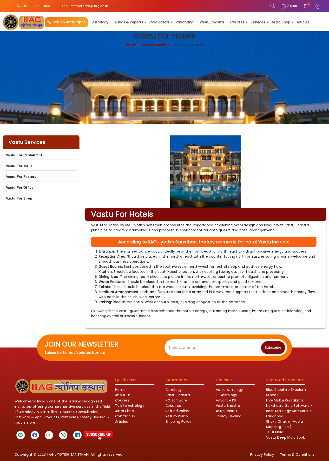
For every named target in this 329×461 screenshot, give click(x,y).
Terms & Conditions (297, 454)
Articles (303, 22)
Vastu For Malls (19, 166)
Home (131, 44)
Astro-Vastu (226, 410)
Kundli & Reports (129, 22)
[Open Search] (273, 6)
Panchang (184, 22)
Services (258, 22)
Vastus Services (155, 44)
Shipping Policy (178, 421)
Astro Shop (281, 22)
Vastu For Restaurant (24, 155)
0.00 (293, 6)
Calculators (159, 22)
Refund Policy (177, 410)
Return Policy (176, 416)
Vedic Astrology (229, 389)
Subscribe (273, 347)
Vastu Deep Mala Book (285, 437)
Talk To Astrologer (68, 22)
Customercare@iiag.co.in (87, 6)
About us (173, 405)
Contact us (125, 416)
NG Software (176, 400)
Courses (237, 22)
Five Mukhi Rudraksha (284, 400)
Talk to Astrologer (130, 405)
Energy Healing (228, 416)
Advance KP (226, 400)
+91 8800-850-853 (35, 6)
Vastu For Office (20, 187)
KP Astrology (226, 395)
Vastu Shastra (212, 22)
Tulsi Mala (274, 432)
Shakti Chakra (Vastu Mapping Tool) (284, 424)
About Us (123, 395)
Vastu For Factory (21, 177)
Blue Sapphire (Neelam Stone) (286, 392)
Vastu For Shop (19, 198)
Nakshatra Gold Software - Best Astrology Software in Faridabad (289, 411)
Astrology (100, 22)
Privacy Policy (262, 454)
